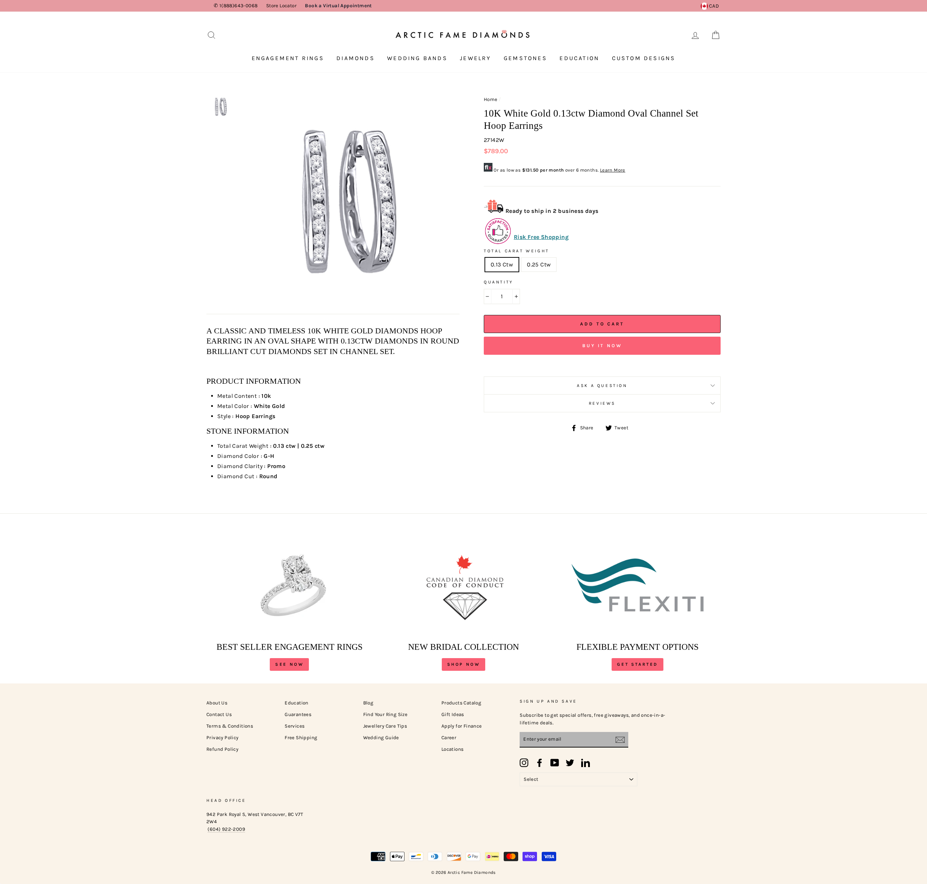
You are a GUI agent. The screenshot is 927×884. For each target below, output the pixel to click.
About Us (216, 703)
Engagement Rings (288, 58)
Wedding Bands (417, 58)
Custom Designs (644, 58)
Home (491, 99)
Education (579, 58)
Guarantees (298, 714)
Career (448, 737)
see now (289, 664)
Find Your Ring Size (385, 714)
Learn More (612, 170)
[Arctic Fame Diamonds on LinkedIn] (585, 762)
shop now (463, 664)
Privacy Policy (222, 737)
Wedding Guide (381, 737)
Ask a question (602, 385)
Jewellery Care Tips (385, 726)
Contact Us (219, 714)
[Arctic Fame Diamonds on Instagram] (524, 762)
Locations (452, 749)
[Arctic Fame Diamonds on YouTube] (554, 762)
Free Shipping (301, 737)
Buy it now (602, 345)
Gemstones (525, 58)
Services (295, 726)
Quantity (498, 282)
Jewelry (475, 58)
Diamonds (355, 58)
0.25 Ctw (539, 264)
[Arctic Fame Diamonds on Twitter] (570, 762)
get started (637, 664)
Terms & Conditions (229, 726)
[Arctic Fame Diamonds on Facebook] (539, 762)
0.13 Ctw (502, 264)
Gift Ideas (452, 714)
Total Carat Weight (516, 250)
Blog (368, 703)
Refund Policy (222, 749)
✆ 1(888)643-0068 (235, 5)
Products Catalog (461, 703)
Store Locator (281, 5)
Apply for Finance (461, 726)
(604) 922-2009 (226, 829)
